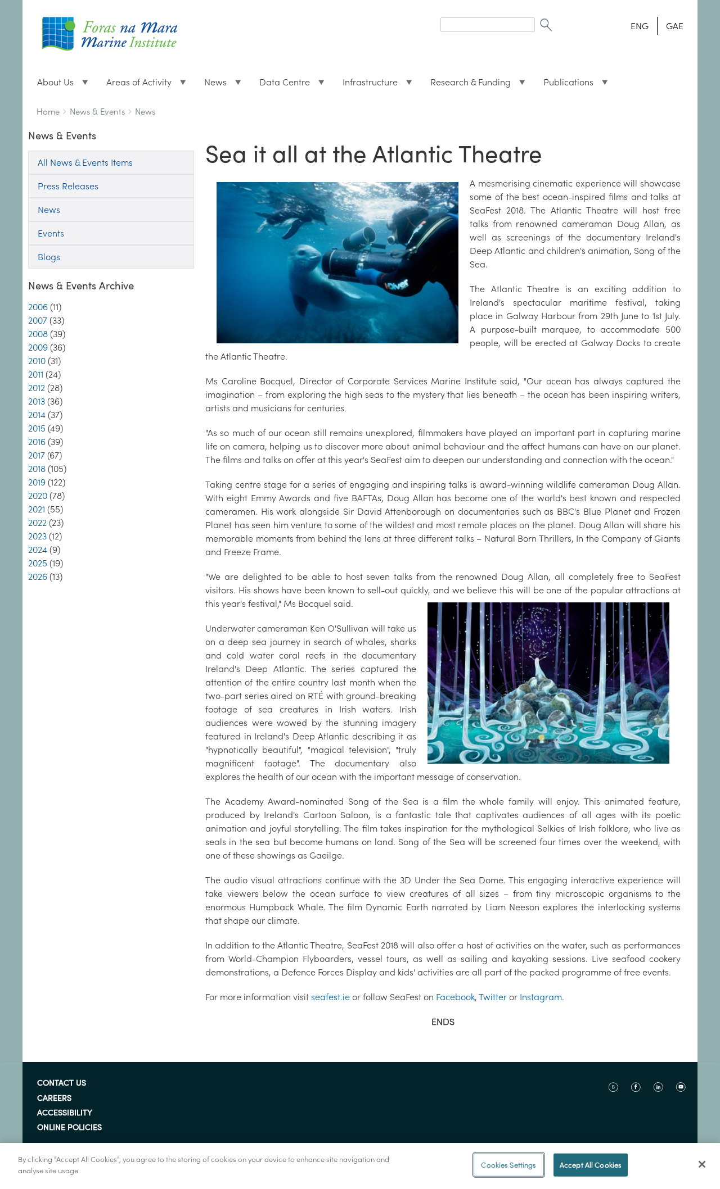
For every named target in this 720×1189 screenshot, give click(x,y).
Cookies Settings (508, 1165)
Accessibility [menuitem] (64, 1113)
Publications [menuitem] (563, 84)
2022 (37, 522)
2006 (38, 306)
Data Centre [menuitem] (280, 84)
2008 (38, 333)
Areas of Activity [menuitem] (134, 84)
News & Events (97, 111)
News (145, 111)
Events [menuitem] (51, 233)
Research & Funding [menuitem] (466, 84)
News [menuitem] (211, 84)
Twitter (493, 996)
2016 (37, 441)
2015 (37, 428)
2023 (37, 536)
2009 (38, 347)
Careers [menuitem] (54, 1098)
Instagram (541, 996)
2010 (37, 360)
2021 (36, 509)
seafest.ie (330, 996)
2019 (37, 482)
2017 (36, 455)
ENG (640, 25)
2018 (37, 468)
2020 (37, 495)
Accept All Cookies (591, 1165)
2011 (35, 374)
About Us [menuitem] (51, 84)
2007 (37, 320)
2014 (37, 414)
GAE (674, 25)
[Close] (702, 1164)
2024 (37, 549)
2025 (37, 563)
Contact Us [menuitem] (61, 1083)
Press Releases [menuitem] (68, 186)
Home (48, 111)
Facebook (454, 996)
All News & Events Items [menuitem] (85, 162)
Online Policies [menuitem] (69, 1127)
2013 (36, 401)
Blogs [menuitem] (49, 256)
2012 (36, 387)
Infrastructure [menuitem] (366, 84)
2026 (37, 576)
